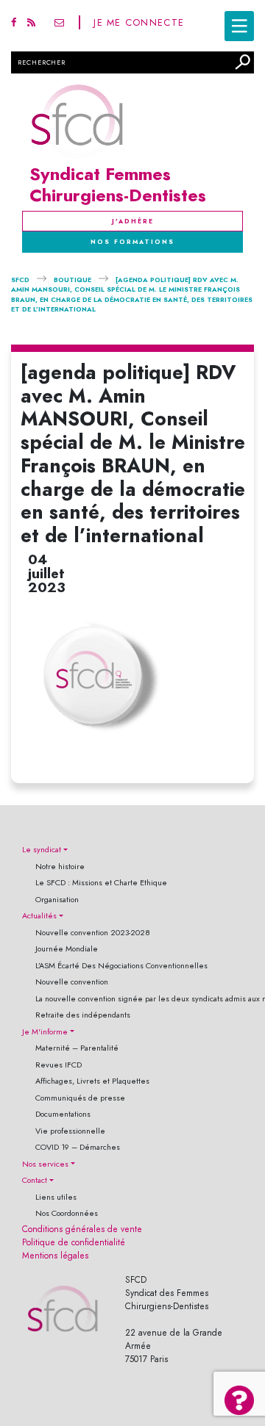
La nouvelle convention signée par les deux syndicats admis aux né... (139, 998)
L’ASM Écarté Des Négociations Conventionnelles (121, 965)
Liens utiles (56, 1197)
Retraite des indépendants (82, 1014)
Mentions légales (55, 1255)
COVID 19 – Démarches (77, 1147)
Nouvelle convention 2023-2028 (92, 932)
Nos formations (132, 241)
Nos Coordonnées (66, 1213)
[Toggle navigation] (240, 26)
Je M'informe (45, 1031)
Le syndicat (41, 849)
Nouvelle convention (71, 981)
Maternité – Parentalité (77, 1048)
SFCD (20, 280)
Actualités (39, 915)
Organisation (57, 899)
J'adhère (133, 221)
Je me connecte (138, 22)
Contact (34, 1180)
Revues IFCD (58, 1064)
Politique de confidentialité (73, 1242)
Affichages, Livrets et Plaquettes (92, 1081)
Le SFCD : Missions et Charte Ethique (101, 882)
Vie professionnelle (70, 1131)
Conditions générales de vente (82, 1229)
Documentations (63, 1114)
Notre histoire (60, 866)
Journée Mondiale (66, 948)
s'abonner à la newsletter (59, 22)
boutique (72, 280)
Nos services (45, 1164)
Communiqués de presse (80, 1097)
